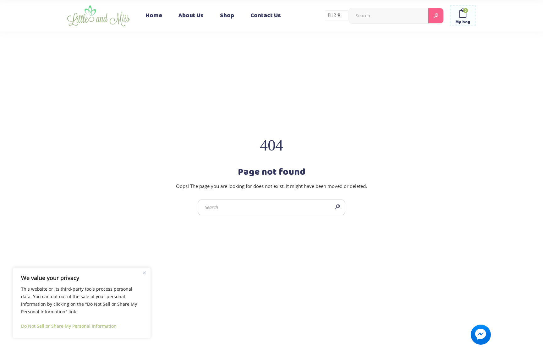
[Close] (144, 273)
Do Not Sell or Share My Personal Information (69, 326)
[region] (82, 302)
